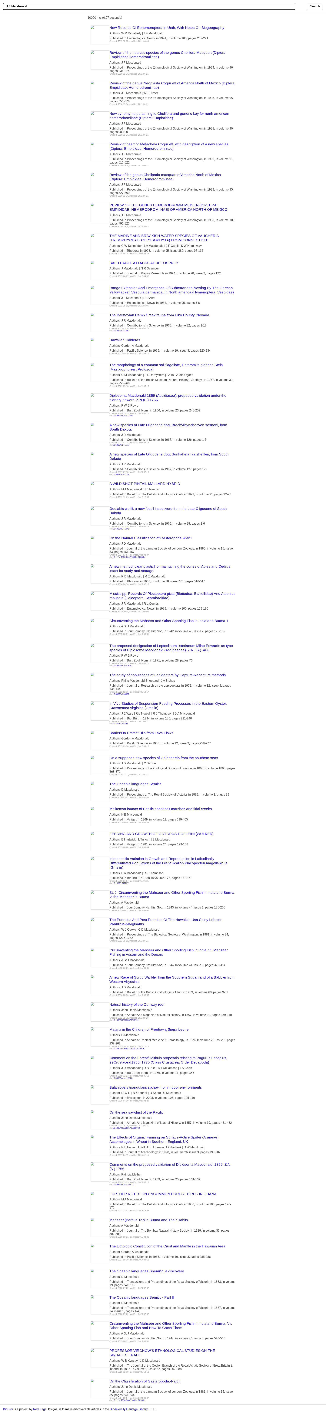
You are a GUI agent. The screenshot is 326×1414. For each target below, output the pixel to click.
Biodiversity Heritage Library (129, 1409)
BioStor (8, 1409)
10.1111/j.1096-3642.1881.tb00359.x (129, 1400)
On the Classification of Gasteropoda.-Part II (145, 1381)
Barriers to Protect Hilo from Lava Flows (141, 733)
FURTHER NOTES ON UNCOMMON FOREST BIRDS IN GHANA (163, 1194)
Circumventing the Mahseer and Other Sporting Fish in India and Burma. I (168, 621)
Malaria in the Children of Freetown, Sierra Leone (149, 1029)
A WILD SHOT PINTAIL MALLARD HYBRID (144, 484)
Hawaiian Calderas (124, 340)
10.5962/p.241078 (121, 529)
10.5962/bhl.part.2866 (122, 1078)
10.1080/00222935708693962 (126, 1128)
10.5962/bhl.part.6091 (122, 666)
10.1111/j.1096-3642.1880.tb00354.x (129, 557)
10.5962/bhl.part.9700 (122, 415)
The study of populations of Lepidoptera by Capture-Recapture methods (167, 675)
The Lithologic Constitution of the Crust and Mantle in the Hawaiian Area (167, 1246)
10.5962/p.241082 (121, 331)
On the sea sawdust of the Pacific (136, 1112)
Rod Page (40, 1409)
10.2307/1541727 (120, 883)
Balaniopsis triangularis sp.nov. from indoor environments (155, 1087)
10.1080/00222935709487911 (126, 1020)
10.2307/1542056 (120, 723)
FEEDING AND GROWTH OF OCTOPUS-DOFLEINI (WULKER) (161, 834)
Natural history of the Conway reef (136, 1004)
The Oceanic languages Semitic (135, 784)
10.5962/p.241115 (121, 445)
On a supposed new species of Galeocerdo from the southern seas (163, 758)
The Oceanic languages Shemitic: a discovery (146, 1271)
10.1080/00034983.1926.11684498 (128, 1048)
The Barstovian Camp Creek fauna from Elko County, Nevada (159, 315)
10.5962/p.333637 (121, 694)
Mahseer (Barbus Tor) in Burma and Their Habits (148, 1220)
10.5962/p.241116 (121, 474)
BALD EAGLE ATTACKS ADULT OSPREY (143, 263)
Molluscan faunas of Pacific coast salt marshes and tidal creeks (160, 809)
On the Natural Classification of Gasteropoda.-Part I (150, 538)
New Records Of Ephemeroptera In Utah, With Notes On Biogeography (166, 28)
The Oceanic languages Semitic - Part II (141, 1297)
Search (315, 6)
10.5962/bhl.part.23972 (123, 1184)
